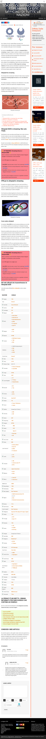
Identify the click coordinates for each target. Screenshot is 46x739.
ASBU (12, 483)
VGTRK (13, 527)
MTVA (12, 423)
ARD (13, 411)
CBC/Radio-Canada (16, 338)
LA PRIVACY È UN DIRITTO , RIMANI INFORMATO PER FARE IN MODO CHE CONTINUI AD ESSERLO (15, 123)
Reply (27, 662)
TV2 (13, 387)
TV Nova (14, 379)
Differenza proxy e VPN (8, 615)
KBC (12, 442)
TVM (12, 486)
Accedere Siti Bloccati (39, 22)
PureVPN (14, 171)
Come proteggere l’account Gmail (10, 623)
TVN (12, 358)
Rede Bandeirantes (16, 319)
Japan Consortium (15, 468)
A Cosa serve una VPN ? (8, 613)
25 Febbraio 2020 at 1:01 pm (14, 664)
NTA (13, 497)
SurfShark (5, 168)
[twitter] (19, 725)
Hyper (23, 511)
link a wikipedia (15, 288)
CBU (13, 348)
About (2, 732)
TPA (12, 299)
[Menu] (1, 1)
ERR (13, 392)
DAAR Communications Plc (18, 494)
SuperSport (14, 554)
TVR (12, 523)
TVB (12, 420)
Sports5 (13, 511)
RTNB (12, 335)
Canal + (7, 139)
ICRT (12, 375)
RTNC (12, 372)
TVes (12, 594)
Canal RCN (14, 368)
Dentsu (12, 301)
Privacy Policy (3, 730)
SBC (12, 536)
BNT (13, 329)
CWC (13, 350)
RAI (13, 435)
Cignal (26, 511)
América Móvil (15, 444)
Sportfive (13, 398)
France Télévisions (16, 403)
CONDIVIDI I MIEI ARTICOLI (8, 125)
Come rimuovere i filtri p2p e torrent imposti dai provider (16, 617)
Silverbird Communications (18, 499)
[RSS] (23, 725)
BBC (12, 588)
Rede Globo (14, 315)
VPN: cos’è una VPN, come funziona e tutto (37, 164)
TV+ (13, 331)
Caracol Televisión (16, 366)
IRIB (14, 425)
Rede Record (15, 317)
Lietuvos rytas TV (16, 462)
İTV (12, 310)
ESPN (13, 321)
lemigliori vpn (13, 662)
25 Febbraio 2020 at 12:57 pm (12, 651)
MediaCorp (13, 538)
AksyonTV (20, 511)
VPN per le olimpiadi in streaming (10, 119)
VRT (12, 313)
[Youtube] (21, 725)
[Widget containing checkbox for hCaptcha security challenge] (12, 705)
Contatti (2, 731)
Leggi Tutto (36, 107)
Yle (12, 400)
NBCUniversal (14, 591)
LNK (13, 460)
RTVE (12, 561)
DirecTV (14, 446)
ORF (12, 307)
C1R (13, 525)
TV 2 (12, 504)
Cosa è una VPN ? (7, 611)
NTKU (12, 584)
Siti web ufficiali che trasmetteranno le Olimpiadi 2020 (15, 121)
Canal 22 (14, 477)
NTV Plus (14, 529)
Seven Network (14, 304)
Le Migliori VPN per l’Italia (8, 618)
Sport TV (14, 518)
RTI (12, 439)
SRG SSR (13, 574)
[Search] (44, 1)
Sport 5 (14, 430)
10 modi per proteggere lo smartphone (11, 620)
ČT (13, 377)
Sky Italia (14, 433)
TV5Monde (14, 567)
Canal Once (14, 479)
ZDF (13, 413)
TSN (13, 340)
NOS (12, 488)
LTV (13, 454)
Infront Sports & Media (17, 565)
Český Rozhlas (15, 381)
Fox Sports (14, 323)
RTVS (13, 541)
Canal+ (13, 405)
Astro (13, 471)
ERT (12, 418)
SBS (12, 506)
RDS (13, 342)
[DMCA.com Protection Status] (20, 727)
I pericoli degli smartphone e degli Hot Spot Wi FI (14, 622)
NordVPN (27, 164)
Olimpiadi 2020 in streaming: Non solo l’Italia (13, 118)
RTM (13, 473)
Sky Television (14, 491)
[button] (2, 22)
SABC (13, 552)
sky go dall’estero (16, 143)
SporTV (14, 325)
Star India (13, 550)
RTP (13, 516)
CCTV (12, 361)
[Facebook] (17, 725)
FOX (12, 582)
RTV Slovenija (14, 547)
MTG (13, 394)
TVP (12, 514)
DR (12, 386)
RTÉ (14, 428)
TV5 (16, 511)
